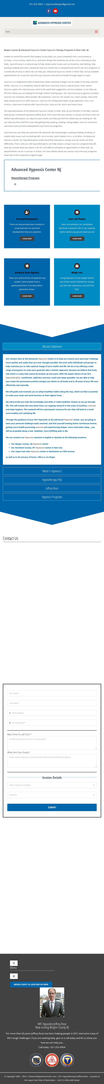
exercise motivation (88, 122)
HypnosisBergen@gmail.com (60, 4)
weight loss (69, 97)
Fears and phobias (69, 224)
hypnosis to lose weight (76, 278)
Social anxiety (19, 60)
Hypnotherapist (70, 1076)
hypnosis (84, 68)
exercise (92, 405)
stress (75, 56)
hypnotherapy (36, 75)
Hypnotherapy (16, 64)
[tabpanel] (52, 409)
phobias (78, 136)
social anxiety (47, 136)
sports (64, 104)
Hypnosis (35, 50)
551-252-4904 (58, 1047)
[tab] (52, 346)
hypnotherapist (13, 377)
